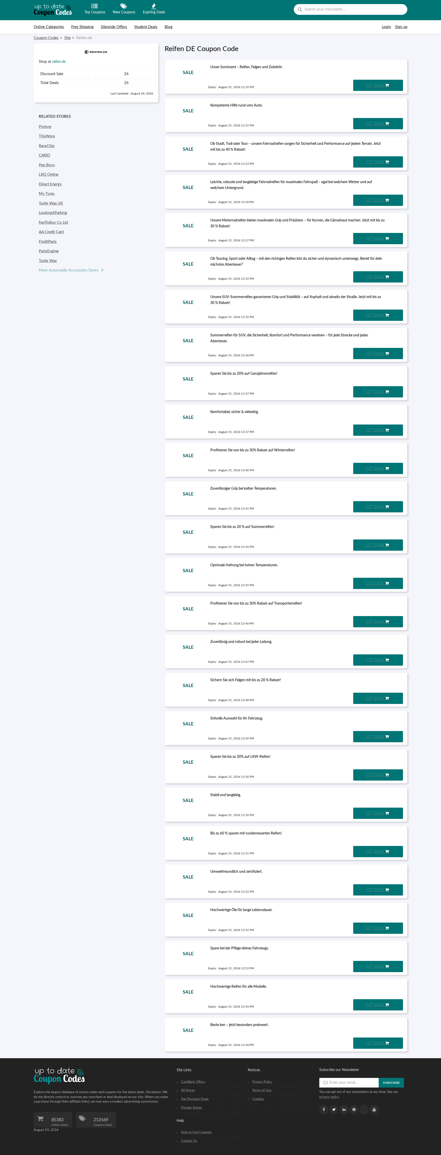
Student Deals (145, 27)
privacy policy (329, 1097)
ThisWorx (47, 136)
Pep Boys (47, 165)
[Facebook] (323, 1109)
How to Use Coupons (196, 1132)
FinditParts (48, 242)
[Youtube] (374, 1109)
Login (386, 27)
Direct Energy (50, 184)
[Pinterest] (354, 1109)
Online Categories (49, 27)
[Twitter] (333, 1109)
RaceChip (46, 146)
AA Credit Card (51, 232)
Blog (169, 27)
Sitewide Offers (114, 27)
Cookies (258, 1099)
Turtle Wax (48, 261)
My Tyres (47, 194)
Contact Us (189, 1140)
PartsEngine (49, 251)
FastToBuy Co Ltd (53, 223)
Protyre (45, 127)
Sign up (401, 27)
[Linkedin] (344, 1109)
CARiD (44, 155)
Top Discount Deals (195, 1099)
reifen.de (59, 62)
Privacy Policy (262, 1081)
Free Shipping (82, 27)
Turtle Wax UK (51, 203)
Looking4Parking (53, 213)
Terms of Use (262, 1090)
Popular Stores (191, 1107)
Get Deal (375, 85)
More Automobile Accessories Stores (69, 270)
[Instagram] (364, 1109)
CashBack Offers (193, 1081)
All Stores (188, 1090)
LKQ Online (48, 174)
